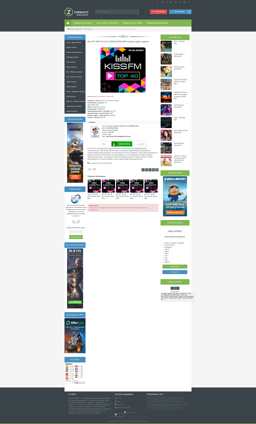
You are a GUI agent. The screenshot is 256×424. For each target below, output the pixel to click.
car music (160, 399)
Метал (167, 249)
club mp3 (169, 399)
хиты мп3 (103, 163)
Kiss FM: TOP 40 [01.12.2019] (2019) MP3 (150, 196)
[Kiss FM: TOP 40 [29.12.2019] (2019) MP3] (108, 192)
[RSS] (180, 2)
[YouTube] (176, 2)
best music (151, 399)
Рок (166, 258)
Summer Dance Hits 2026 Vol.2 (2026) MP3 (180, 82)
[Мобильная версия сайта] (189, 2)
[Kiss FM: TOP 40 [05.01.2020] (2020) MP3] (94, 192)
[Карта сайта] (184, 2)
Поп (166, 260)
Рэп (166, 255)
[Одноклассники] (157, 2)
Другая (167, 262)
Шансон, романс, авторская (174, 243)
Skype (119, 401)
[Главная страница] (67, 23)
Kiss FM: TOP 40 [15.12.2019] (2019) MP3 (136, 196)
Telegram (120, 404)
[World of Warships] (175, 196)
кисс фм (92, 163)
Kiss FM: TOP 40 (105, 101)
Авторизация (179, 12)
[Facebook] (166, 2)
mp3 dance (172, 403)
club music (178, 399)
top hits (109, 163)
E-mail (119, 398)
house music (162, 403)
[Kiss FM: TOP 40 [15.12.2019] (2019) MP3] (137, 192)
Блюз (167, 253)
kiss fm (97, 163)
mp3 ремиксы (183, 403)
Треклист (92, 122)
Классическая (169, 245)
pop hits (160, 407)
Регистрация (159, 12)
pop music (177, 407)
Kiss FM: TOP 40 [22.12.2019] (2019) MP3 (122, 196)
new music (151, 407)
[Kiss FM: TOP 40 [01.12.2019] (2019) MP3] (151, 192)
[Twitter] (171, 2)
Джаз (167, 251)
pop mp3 (168, 407)
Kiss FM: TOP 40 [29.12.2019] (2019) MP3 (108, 196)
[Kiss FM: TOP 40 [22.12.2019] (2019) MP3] (122, 192)
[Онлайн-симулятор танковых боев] (75, 153)
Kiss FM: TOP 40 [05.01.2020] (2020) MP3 (94, 196)
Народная (168, 247)
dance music (152, 403)
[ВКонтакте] (162, 2)
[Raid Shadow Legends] (75, 278)
